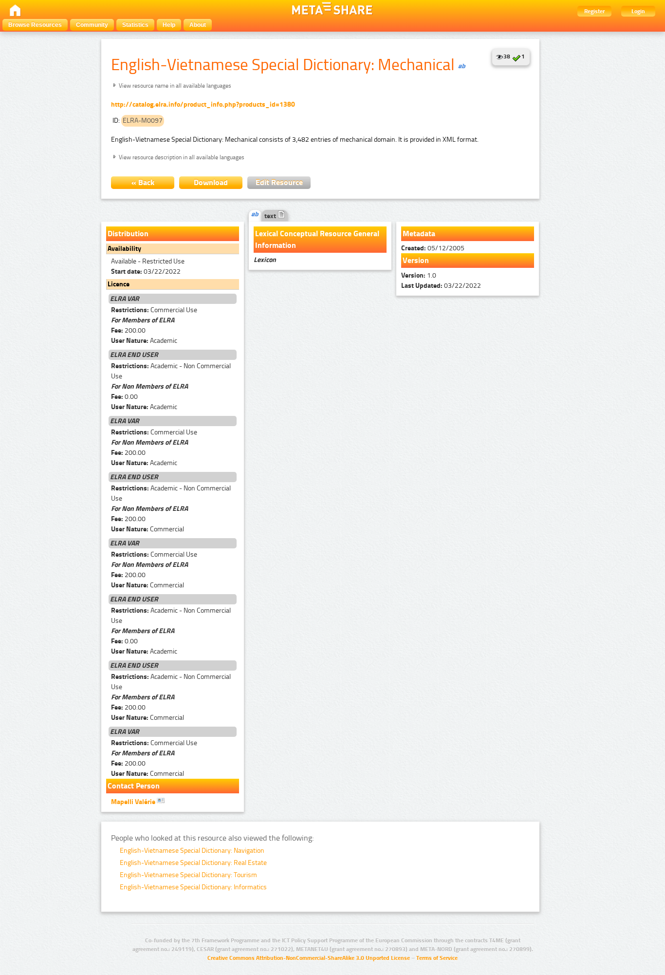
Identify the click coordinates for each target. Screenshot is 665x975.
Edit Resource (279, 182)
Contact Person (134, 785)
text (270, 216)
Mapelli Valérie (134, 802)
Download (211, 182)
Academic (144, 341)
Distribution (128, 233)
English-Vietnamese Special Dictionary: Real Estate (193, 863)
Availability (124, 248)
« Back (142, 182)
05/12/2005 (432, 248)
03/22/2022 (146, 271)
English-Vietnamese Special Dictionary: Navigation (192, 850)
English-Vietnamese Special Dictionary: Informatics (193, 887)
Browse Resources (35, 24)
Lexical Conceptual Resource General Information (317, 239)
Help (169, 24)
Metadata (419, 233)
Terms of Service (437, 958)
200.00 (128, 330)
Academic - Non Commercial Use (171, 371)
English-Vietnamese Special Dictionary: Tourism (188, 875)
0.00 (124, 397)
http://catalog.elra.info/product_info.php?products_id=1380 (203, 104)
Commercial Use (154, 310)
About (197, 24)
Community (92, 24)
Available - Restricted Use (148, 261)
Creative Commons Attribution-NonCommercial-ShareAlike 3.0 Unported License (308, 958)
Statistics (135, 24)
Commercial (147, 529)
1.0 (418, 275)
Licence (118, 284)
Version (416, 260)
